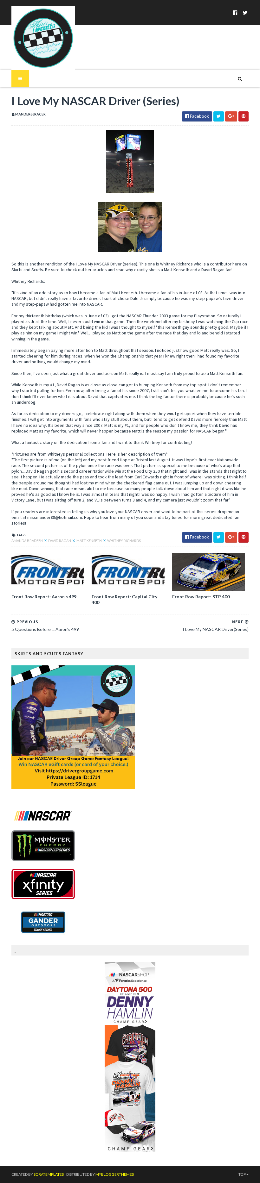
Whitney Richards (124, 541)
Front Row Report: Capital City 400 (124, 599)
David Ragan (60, 541)
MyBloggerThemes (114, 1174)
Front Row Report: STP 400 (201, 596)
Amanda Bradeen (27, 541)
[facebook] (235, 12)
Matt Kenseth (89, 541)
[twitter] (245, 12)
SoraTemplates (49, 1174)
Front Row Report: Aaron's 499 (43, 596)
